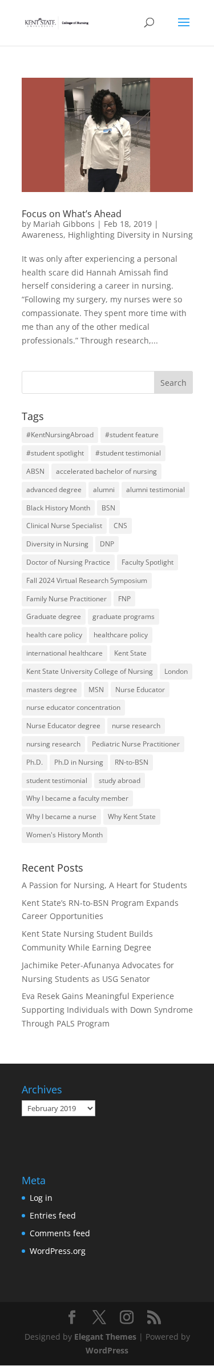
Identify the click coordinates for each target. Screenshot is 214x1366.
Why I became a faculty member (77, 798)
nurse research (136, 725)
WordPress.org (58, 1250)
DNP (107, 544)
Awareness (42, 234)
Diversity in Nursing (57, 544)
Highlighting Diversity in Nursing (130, 234)
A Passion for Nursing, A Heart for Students (104, 885)
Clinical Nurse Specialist (64, 525)
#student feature (132, 435)
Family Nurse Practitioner (66, 599)
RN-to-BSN (131, 762)
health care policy (54, 635)
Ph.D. (34, 762)
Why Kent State (132, 816)
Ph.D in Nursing (78, 762)
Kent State (130, 653)
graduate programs (123, 616)
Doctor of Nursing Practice (68, 562)
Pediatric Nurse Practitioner (136, 744)
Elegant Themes (105, 1336)
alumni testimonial (155, 489)
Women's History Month (64, 835)
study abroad (119, 780)
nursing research (53, 744)
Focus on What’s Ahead (72, 213)
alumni (104, 489)
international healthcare (64, 653)
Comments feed (60, 1233)
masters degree (51, 689)
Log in (41, 1197)
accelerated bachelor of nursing (106, 471)
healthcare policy (121, 635)
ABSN (35, 471)
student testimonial (56, 780)
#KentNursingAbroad (60, 435)
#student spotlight (55, 453)
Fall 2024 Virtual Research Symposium (86, 580)
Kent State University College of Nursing (89, 671)
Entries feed (53, 1215)
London (176, 671)
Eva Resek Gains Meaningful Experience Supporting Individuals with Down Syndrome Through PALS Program (107, 1009)
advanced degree (54, 489)
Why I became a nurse (61, 816)
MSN (96, 689)
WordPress (107, 1350)
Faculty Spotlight (147, 562)
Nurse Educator (140, 689)
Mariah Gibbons (64, 223)
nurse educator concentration (73, 707)
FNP (124, 599)
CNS (120, 525)
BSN (108, 508)
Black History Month (58, 508)
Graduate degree (53, 616)
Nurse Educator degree (63, 725)
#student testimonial (128, 453)
